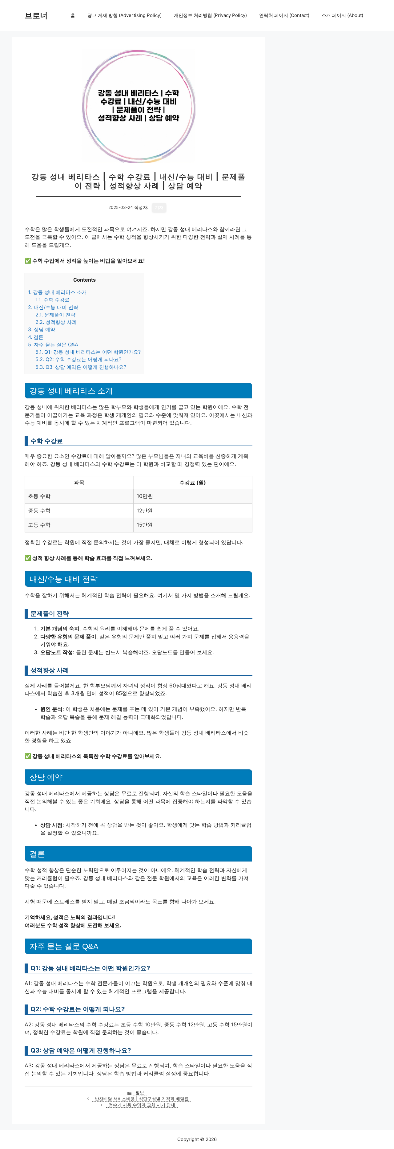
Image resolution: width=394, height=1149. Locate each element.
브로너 (36, 15)
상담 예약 (41, 329)
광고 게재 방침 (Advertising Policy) (124, 15)
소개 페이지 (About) (342, 15)
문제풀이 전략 (55, 315)
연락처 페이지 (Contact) (284, 15)
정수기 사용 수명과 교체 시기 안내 (142, 1104)
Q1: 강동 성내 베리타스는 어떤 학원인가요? (88, 352)
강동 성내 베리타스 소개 (57, 292)
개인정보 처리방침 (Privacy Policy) (210, 15)
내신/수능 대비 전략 (53, 307)
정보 (139, 1092)
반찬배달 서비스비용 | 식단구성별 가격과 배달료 (142, 1098)
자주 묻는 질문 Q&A (53, 344)
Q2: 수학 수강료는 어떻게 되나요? (78, 359)
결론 (35, 337)
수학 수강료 (52, 299)
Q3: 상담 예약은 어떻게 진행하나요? (80, 367)
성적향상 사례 (56, 322)
